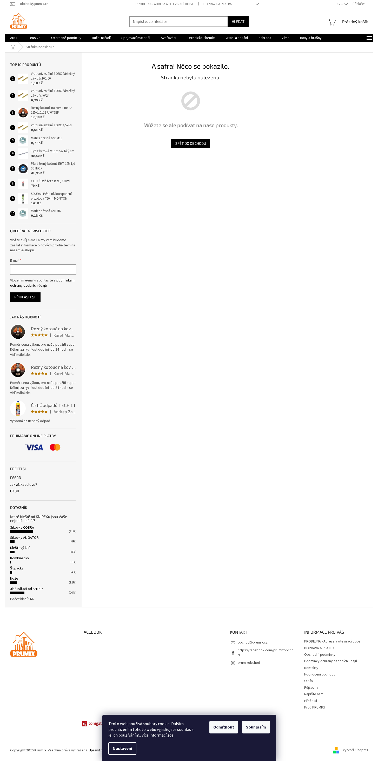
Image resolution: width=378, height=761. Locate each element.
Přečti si (310, 701)
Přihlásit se (25, 297)
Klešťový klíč (20, 547)
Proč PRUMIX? (314, 707)
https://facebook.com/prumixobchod (266, 653)
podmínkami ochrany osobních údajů (42, 283)
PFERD (15, 478)
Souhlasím (256, 727)
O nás (308, 681)
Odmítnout (223, 727)
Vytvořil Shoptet (355, 750)
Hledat (238, 21)
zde (170, 735)
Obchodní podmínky (319, 654)
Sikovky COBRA (22, 527)
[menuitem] (14, 38)
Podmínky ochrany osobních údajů (330, 661)
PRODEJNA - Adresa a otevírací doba (164, 4)
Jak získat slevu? (23, 484)
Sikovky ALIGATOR (24, 537)
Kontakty (311, 668)
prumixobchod (249, 662)
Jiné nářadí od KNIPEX (26, 589)
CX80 (14, 491)
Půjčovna (311, 687)
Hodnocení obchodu (319, 674)
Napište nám (313, 694)
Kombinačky (19, 558)
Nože (14, 578)
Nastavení (122, 748)
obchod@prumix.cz (253, 642)
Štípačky (17, 568)
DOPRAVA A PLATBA (217, 4)
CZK (340, 4)
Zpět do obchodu (190, 143)
